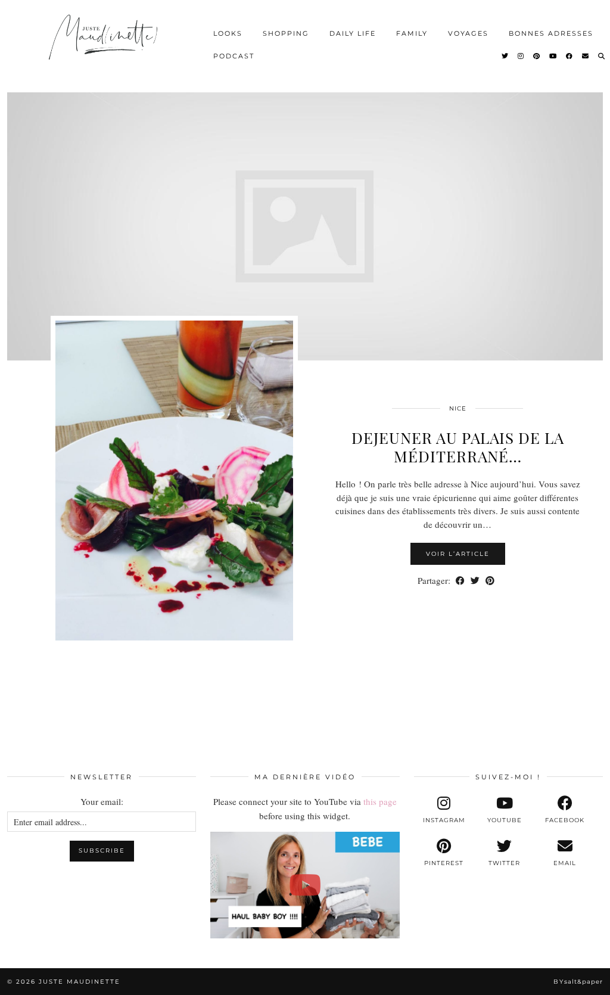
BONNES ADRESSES (551, 33)
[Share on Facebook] (460, 580)
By (578, 981)
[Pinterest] (537, 56)
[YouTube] (553, 56)
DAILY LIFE (352, 33)
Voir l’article (458, 554)
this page (380, 801)
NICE (457, 408)
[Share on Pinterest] (490, 580)
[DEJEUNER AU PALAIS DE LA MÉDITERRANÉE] (305, 226)
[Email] (586, 56)
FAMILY (412, 33)
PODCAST (233, 56)
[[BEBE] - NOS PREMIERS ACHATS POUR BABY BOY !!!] (304, 885)
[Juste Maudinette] (104, 44)
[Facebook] (570, 56)
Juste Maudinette (79, 981)
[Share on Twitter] (475, 580)
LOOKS (227, 33)
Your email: (101, 801)
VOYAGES (468, 33)
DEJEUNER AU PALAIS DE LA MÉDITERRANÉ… (457, 447)
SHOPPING (286, 33)
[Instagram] (521, 56)
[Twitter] (505, 56)
